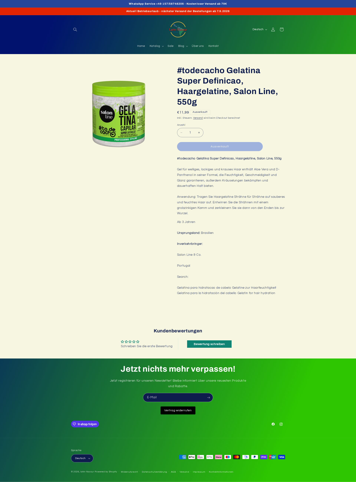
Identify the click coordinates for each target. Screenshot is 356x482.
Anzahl (181, 125)
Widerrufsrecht (129, 472)
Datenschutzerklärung (154, 472)
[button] (75, 29)
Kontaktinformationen (221, 472)
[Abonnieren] (208, 397)
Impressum (199, 472)
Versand (198, 118)
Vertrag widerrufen (178, 410)
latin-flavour (87, 472)
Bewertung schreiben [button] (209, 344)
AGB (173, 472)
